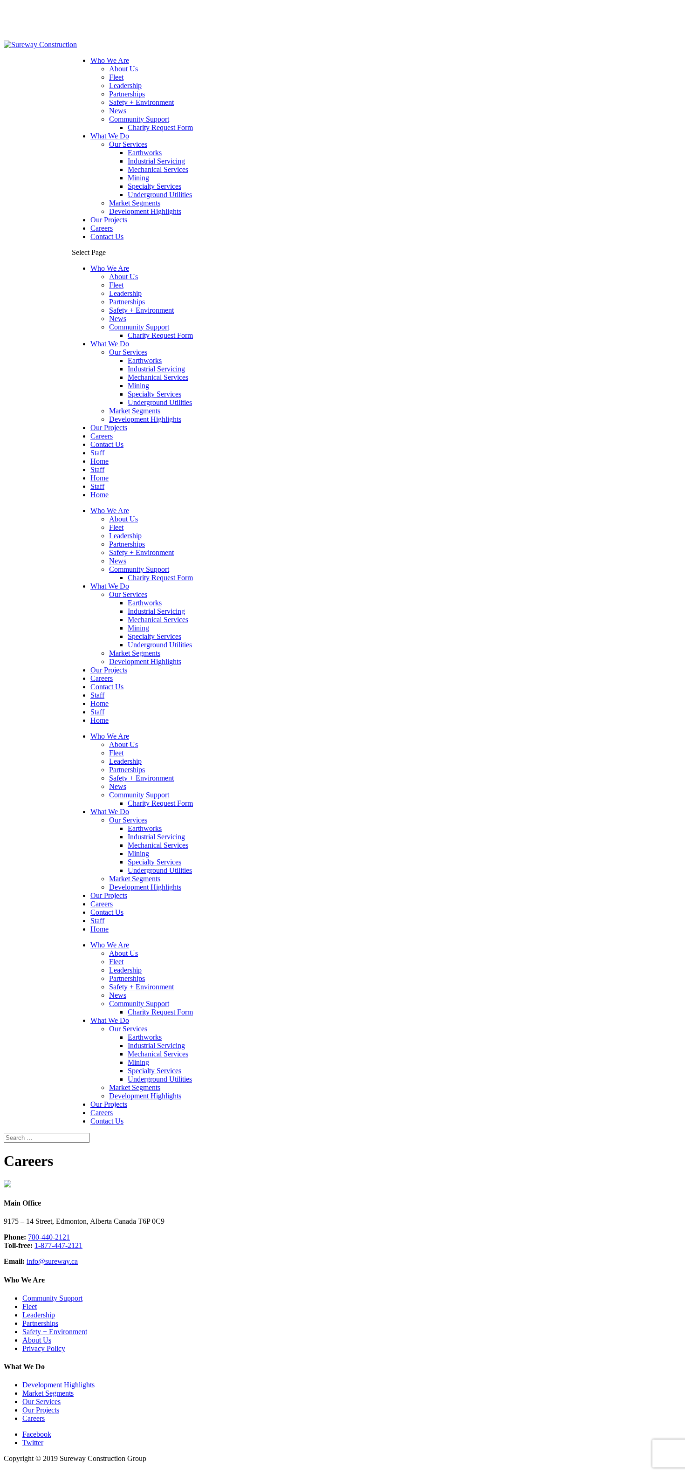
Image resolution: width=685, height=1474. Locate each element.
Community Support (139, 119)
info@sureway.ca (52, 1261)
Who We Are (109, 60)
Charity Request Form (160, 127)
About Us (123, 69)
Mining (138, 178)
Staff (97, 453)
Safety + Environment (141, 102)
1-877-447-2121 (58, 1245)
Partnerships (127, 94)
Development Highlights (145, 211)
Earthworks (145, 153)
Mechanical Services (158, 169)
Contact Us (106, 236)
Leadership (125, 85)
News (117, 111)
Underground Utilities (160, 195)
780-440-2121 (49, 1237)
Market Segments (134, 203)
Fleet (116, 77)
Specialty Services (154, 186)
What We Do (109, 136)
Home (99, 461)
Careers (101, 228)
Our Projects (108, 220)
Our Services (128, 144)
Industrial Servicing (156, 161)
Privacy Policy (43, 1348)
